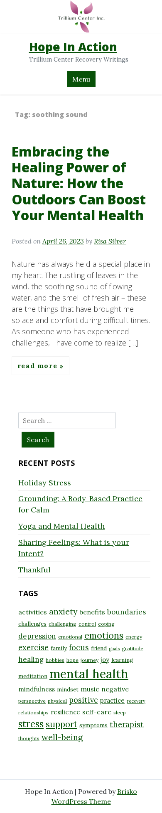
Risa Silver (110, 241)
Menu (81, 79)
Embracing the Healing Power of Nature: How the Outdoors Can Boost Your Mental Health (79, 183)
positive (83, 700)
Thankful (34, 569)
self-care (96, 712)
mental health (88, 673)
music (90, 689)
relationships (33, 712)
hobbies (55, 660)
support (61, 724)
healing (31, 659)
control (87, 624)
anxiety (63, 611)
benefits (92, 612)
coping (106, 624)
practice (112, 700)
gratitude (132, 648)
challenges (32, 623)
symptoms (93, 725)
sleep (119, 712)
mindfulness (36, 689)
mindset (68, 689)
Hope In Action (73, 47)
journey (89, 660)
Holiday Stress (44, 482)
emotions (103, 635)
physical (57, 701)
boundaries (126, 612)
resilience (65, 712)
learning (122, 660)
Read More (38, 366)
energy (133, 637)
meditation (32, 676)
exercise (33, 647)
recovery (136, 701)
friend (99, 648)
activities (32, 612)
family (59, 648)
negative (115, 689)
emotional (70, 637)
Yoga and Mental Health (61, 526)
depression (37, 636)
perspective (32, 701)
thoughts (28, 738)
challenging (62, 624)
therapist (127, 724)
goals (114, 648)
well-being (62, 737)
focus (79, 647)
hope (72, 660)
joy (105, 660)
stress (31, 724)
